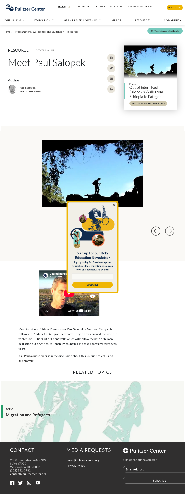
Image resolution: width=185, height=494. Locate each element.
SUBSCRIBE (92, 284)
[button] (92, 255)
